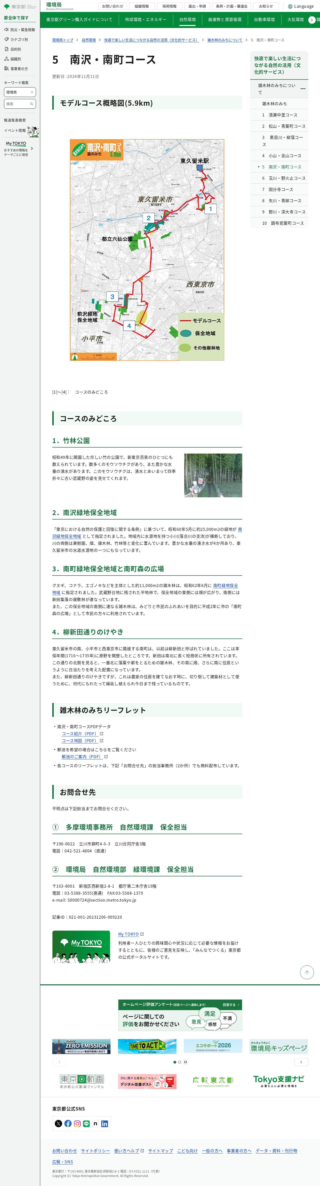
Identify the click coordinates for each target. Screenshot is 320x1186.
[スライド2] (179, 1062)
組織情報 (142, 5)
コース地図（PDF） (80, 740)
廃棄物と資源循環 (225, 19)
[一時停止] (185, 1062)
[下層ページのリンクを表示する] (303, 89)
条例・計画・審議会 (232, 5)
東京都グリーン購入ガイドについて (79, 19)
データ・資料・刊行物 (276, 1151)
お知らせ (266, 5)
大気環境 (296, 19)
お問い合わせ (112, 5)
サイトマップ (160, 1151)
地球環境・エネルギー (145, 19)
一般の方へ (212, 1151)
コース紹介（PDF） (80, 733)
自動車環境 (264, 19)
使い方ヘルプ (126, 1151)
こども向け (187, 1151)
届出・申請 (197, 5)
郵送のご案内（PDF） (82, 756)
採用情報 (169, 5)
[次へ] (301, 1062)
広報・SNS (62, 1162)
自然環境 (187, 19)
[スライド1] (175, 1062)
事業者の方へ (239, 1151)
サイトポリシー (95, 1151)
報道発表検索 (15, 119)
